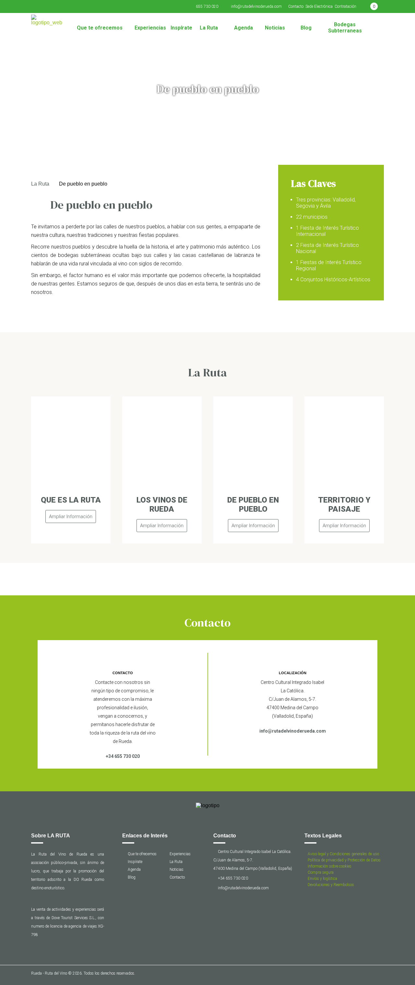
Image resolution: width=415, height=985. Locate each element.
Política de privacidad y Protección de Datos (344, 860)
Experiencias (150, 28)
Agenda (243, 28)
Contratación (345, 6)
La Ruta (209, 28)
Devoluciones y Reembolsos (331, 884)
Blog (306, 28)
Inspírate (181, 28)
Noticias (275, 28)
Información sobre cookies (329, 866)
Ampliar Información (70, 516)
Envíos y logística (322, 878)
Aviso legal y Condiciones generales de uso (343, 854)
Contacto (295, 6)
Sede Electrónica (319, 6)
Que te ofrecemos (100, 28)
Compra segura (321, 872)
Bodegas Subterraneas (345, 27)
